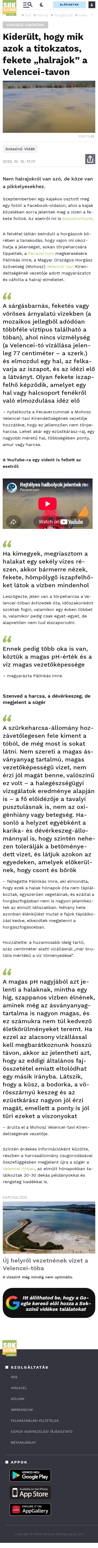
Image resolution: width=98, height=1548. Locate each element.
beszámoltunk (77, 218)
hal (28, 15)
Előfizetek (69, 4)
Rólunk (17, 1399)
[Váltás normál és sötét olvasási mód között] (41, 5)
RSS (14, 1377)
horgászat (63, 15)
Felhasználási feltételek (35, 1421)
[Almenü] (27, 5)
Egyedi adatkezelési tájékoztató (41, 1431)
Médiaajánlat (23, 1442)
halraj (42, 15)
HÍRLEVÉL (19, 1388)
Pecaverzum (41, 253)
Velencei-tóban (19, 1168)
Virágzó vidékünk (25, 25)
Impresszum (22, 1410)
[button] (91, 14)
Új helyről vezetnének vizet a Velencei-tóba (45, 1264)
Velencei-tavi (60, 266)
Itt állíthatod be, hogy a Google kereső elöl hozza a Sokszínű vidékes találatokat (55, 1303)
